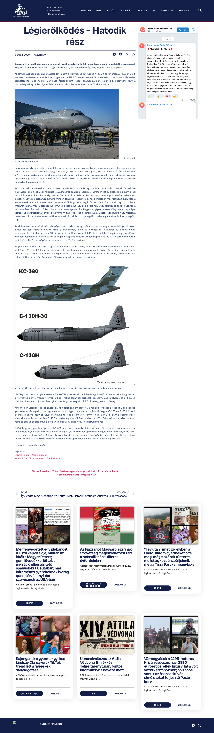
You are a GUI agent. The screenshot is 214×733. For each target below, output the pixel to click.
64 (154, 10)
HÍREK (98, 10)
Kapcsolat (184, 10)
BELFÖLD (111, 10)
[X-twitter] (199, 725)
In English (86, 10)
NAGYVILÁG (126, 10)
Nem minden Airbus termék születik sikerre (37, 458)
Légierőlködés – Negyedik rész (31, 454)
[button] (114, 54)
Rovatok (165, 10)
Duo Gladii (142, 10)
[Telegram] (193, 725)
